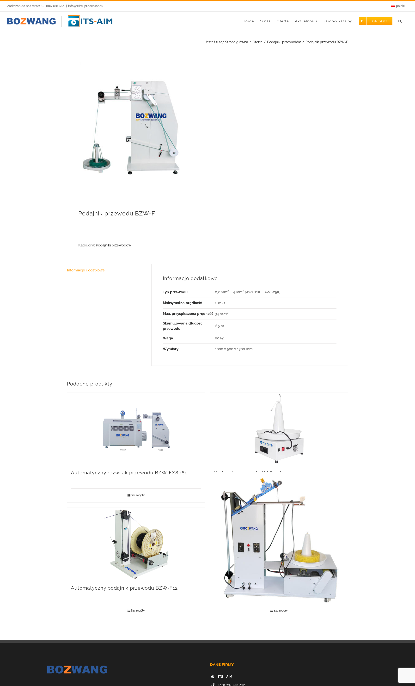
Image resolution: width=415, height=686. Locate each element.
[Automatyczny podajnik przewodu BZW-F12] (136, 544)
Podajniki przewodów (113, 245)
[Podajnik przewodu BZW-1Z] (279, 428)
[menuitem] (398, 6)
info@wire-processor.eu (85, 6)
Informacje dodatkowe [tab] (86, 270)
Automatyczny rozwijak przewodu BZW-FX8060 (129, 473)
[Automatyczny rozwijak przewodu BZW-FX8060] (136, 428)
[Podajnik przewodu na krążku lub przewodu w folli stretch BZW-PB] (279, 541)
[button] (400, 21)
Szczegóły (138, 495)
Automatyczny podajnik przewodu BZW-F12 (124, 588)
